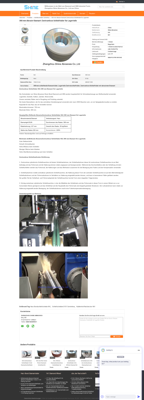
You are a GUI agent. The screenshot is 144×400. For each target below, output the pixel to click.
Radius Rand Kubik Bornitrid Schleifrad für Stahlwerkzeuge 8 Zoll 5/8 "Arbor (82, 392)
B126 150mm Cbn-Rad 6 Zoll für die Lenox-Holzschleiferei (81, 379)
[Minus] (138, 350)
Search (123, 6)
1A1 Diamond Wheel (53, 373)
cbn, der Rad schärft (78, 373)
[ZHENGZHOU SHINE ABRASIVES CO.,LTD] (30, 7)
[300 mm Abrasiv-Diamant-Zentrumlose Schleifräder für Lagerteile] (25, 30)
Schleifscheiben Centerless (42, 17)
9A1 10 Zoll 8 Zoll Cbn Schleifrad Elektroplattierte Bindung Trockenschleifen (80, 387)
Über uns (45, 13)
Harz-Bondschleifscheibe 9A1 (40, 306)
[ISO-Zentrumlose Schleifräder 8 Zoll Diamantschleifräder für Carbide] (26, 354)
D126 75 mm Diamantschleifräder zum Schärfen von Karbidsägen (32, 384)
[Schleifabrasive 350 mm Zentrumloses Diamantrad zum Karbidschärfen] (86, 354)
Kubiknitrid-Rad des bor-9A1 (86, 306)
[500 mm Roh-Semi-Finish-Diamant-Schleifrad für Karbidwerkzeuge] (41, 354)
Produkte (35, 13)
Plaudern (92, 13)
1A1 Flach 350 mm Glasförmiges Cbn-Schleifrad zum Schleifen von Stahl (57, 382)
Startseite (24, 13)
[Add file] (102, 396)
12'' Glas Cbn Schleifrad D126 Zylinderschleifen (54, 379)
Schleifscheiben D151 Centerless (63, 306)
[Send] (138, 396)
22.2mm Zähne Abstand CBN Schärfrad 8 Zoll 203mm (79, 382)
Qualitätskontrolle (70, 13)
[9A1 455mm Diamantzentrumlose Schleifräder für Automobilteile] (56, 354)
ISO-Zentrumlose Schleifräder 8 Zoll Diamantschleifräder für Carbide (27, 363)
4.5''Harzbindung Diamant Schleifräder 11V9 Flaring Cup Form (32, 392)
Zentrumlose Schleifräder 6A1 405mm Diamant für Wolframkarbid (71, 363)
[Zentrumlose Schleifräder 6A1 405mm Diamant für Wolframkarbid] (71, 354)
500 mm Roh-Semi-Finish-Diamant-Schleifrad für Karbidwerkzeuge (41, 363)
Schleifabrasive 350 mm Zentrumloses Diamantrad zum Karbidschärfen (86, 363)
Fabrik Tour (56, 13)
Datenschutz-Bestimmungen (32, 398)
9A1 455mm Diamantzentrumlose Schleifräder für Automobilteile (57, 363)
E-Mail (97, 389)
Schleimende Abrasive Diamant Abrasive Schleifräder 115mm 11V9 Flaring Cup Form (31, 380)
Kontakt (82, 13)
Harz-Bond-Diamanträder (30, 373)
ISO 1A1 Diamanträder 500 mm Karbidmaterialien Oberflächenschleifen (57, 386)
